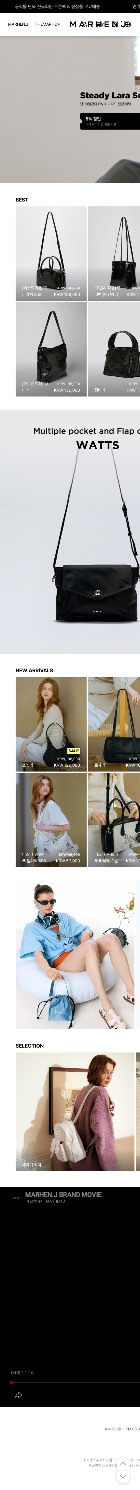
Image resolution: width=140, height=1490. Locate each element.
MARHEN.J (18, 24)
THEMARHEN (47, 24)
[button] (7, 109)
